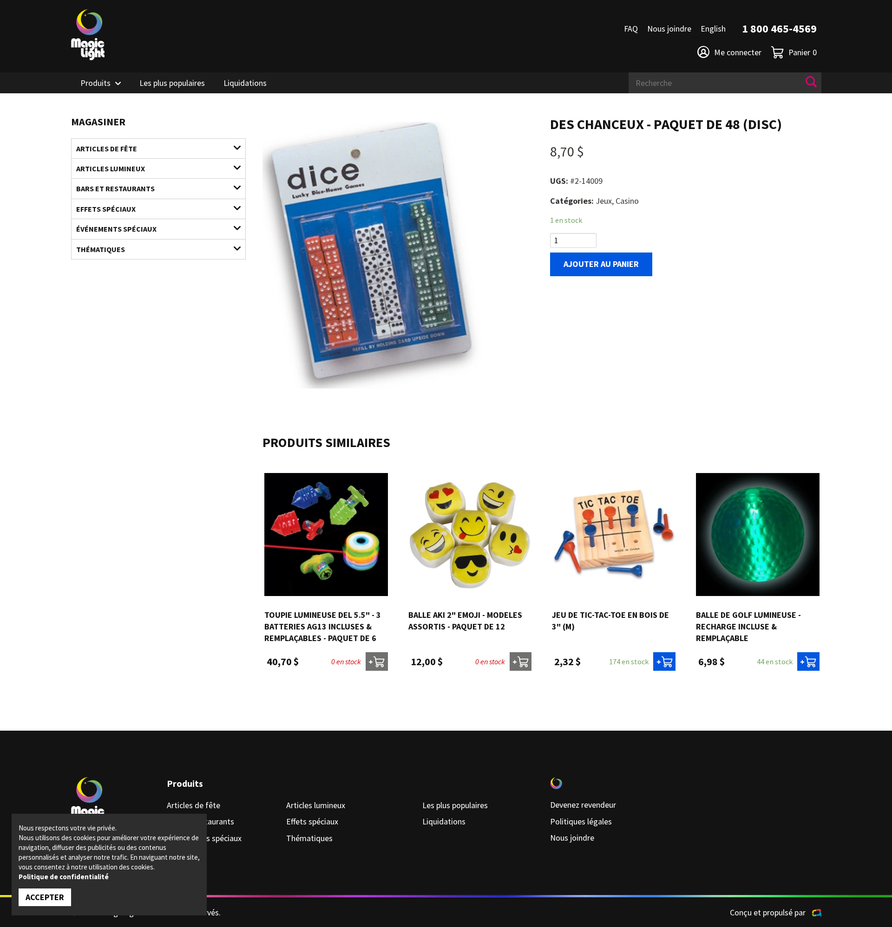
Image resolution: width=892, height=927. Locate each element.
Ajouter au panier (601, 264)
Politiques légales (581, 821)
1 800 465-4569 (779, 28)
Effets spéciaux (106, 209)
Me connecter (737, 52)
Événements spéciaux (116, 228)
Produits (95, 83)
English (713, 28)
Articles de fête (106, 148)
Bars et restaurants (115, 188)
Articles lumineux (110, 168)
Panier (802, 52)
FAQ (631, 28)
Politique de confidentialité (64, 876)
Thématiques (100, 249)
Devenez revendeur (583, 804)
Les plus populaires (172, 83)
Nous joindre (669, 28)
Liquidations (245, 83)
